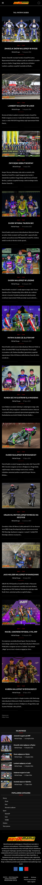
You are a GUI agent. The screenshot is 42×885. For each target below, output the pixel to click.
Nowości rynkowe (10, 807)
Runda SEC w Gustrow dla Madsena (21, 398)
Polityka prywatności (30, 879)
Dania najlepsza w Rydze (22, 754)
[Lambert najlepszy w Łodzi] (6, 766)
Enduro (5, 823)
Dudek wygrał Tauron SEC (21, 223)
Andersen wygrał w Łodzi (22, 772)
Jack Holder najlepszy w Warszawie (21, 575)
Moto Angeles (31, 882)
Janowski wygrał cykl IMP (22, 736)
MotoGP (7, 814)
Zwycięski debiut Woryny (21, 163)
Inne (6, 817)
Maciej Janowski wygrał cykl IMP (21, 632)
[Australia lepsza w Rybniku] (6, 784)
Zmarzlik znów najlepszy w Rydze (21, 49)
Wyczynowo (6, 826)
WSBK (7, 820)
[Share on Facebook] (20, 70)
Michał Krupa (16, 52)
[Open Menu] (3, 3)
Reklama (33, 877)
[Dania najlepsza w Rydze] (6, 757)
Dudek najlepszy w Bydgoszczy (21, 455)
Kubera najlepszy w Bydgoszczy (21, 689)
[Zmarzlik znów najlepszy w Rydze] (6, 747)
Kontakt (26, 877)
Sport (4, 811)
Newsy (5, 798)
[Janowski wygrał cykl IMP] (6, 738)
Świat (6, 801)
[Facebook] (16, 869)
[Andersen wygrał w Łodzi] (6, 775)
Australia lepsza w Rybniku (22, 782)
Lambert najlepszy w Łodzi (21, 106)
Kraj (6, 804)
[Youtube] (26, 869)
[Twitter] (21, 869)
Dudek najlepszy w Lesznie (21, 280)
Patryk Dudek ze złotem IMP (21, 338)
